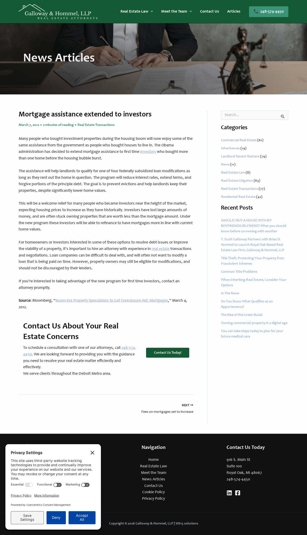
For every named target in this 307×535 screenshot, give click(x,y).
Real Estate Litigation (237, 181)
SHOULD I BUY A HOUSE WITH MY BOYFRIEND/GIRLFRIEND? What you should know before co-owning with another (253, 226)
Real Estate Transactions (96, 125)
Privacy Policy (153, 499)
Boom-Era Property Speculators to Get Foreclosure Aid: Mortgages (112, 301)
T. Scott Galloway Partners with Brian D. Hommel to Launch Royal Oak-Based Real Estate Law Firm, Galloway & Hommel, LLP (252, 245)
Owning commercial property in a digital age (254, 323)
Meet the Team (153, 473)
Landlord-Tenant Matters (240, 156)
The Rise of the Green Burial (242, 315)
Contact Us (153, 486)
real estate (160, 249)
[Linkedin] (229, 493)
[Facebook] (237, 493)
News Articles (153, 479)
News (225, 164)
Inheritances (230, 148)
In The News (230, 293)
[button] (150, 12)
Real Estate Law (233, 172)
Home (153, 460)
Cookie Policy (153, 492)
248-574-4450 (238, 479)
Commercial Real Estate (239, 140)
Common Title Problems (239, 272)
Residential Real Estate (238, 197)
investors (148, 152)
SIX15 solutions (187, 523)
